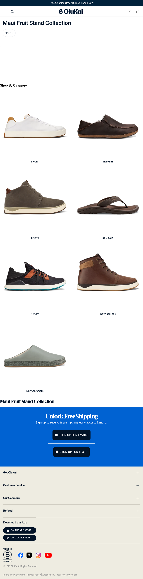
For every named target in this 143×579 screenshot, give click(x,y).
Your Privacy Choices (67, 574)
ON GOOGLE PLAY (20, 537)
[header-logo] (70, 11)
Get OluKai (71, 473)
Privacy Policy (33, 574)
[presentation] (8, 530)
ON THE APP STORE (21, 530)
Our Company (71, 499)
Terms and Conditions (14, 574)
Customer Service (71, 486)
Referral (71, 511)
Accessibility (48, 574)
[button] (9, 33)
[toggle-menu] (137, 473)
